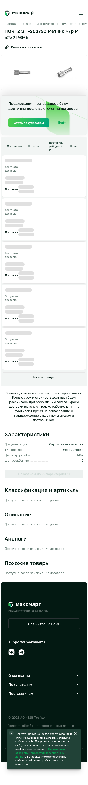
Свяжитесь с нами (44, 623)
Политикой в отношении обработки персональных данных (40, 752)
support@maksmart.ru (28, 642)
